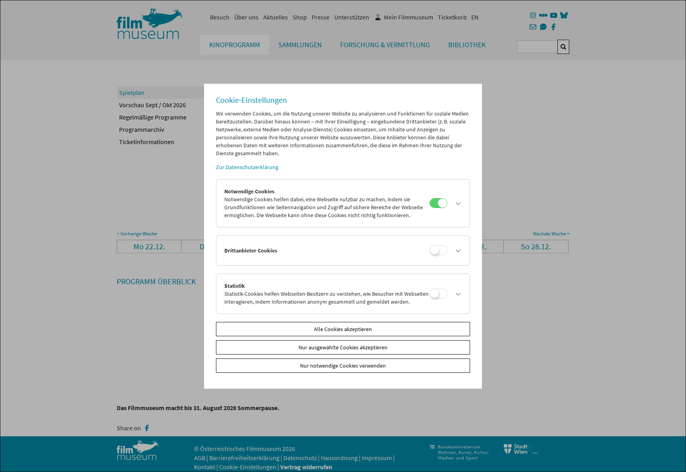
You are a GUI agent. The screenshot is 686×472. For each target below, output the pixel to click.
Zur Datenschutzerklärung (247, 167)
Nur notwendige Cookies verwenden (343, 365)
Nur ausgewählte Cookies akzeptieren (343, 347)
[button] (456, 203)
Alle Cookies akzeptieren (343, 329)
